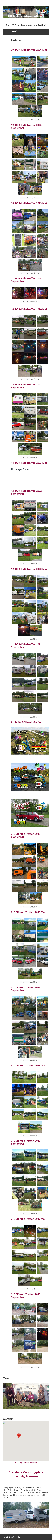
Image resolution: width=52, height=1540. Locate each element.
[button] (19, 1436)
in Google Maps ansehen (26, 1462)
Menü (14, 31)
